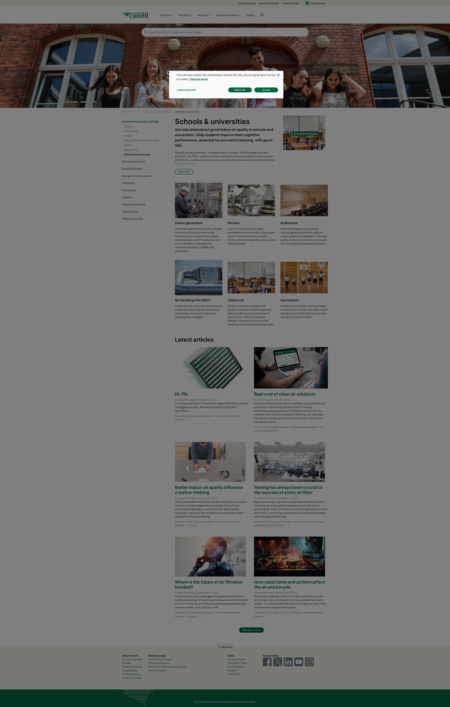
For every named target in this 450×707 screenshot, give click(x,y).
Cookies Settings (186, 89)
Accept (266, 90)
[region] (226, 84)
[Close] (278, 75)
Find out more (199, 79)
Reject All (240, 90)
